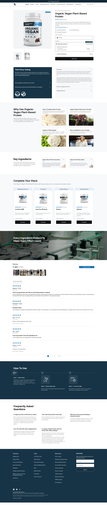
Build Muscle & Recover (44, 4)
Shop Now (23, 222)
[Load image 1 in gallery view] (17, 56)
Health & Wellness (70, 4)
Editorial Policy (37, 470)
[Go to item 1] (16, 273)
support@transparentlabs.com (18, 492)
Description (59, 69)
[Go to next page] (61, 356)
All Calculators (58, 482)
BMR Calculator (58, 479)
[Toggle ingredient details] (63, 159)
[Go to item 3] (30, 273)
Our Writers (36, 473)
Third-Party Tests (38, 456)
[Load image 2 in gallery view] (27, 56)
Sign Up (85, 469)
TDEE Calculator (59, 473)
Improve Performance (61, 4)
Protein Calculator (59, 468)
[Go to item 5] (43, 273)
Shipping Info (16, 456)
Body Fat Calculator (59, 476)
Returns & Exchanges (39, 462)
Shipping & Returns (61, 90)
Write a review (86, 267)
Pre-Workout (52, 4)
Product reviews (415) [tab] (17, 281)
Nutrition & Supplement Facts (63, 86)
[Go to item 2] (23, 273)
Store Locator (58, 456)
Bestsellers (32, 4)
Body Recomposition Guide (61, 459)
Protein (37, 4)
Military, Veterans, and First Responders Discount (19, 474)
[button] (32, 4)
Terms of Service (38, 476)
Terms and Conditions (18, 462)
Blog (35, 468)
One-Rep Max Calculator (60, 465)
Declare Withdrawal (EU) (39, 465)
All (55, 10)
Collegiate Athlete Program (19, 470)
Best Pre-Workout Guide (60, 462)
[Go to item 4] (36, 273)
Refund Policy (37, 459)
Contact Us (15, 478)
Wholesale (15, 468)
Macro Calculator (59, 470)
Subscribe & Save (17, 465)
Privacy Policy (16, 459)
